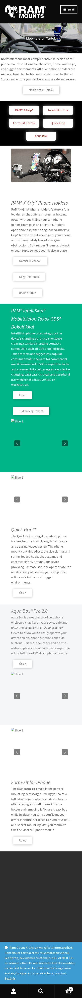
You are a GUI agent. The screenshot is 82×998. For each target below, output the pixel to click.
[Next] (65, 173)
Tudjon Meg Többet (31, 411)
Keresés (41, 991)
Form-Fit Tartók (24, 123)
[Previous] (17, 173)
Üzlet (22, 395)
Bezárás (10, 978)
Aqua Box (41, 136)
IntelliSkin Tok (58, 110)
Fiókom (13, 991)
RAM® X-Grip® (24, 110)
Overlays (65, 154)
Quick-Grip (58, 123)
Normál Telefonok (30, 261)
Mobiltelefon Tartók (41, 90)
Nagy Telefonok (29, 277)
